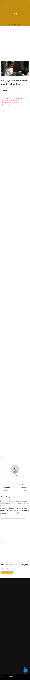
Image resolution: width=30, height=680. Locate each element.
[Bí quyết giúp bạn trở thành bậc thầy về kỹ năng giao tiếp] (8, 503)
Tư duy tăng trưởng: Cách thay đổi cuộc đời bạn (22, 510)
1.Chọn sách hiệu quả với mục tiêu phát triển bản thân (14, 98)
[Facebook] (6, 458)
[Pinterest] (13, 458)
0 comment (4, 90)
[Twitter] (10, 458)
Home (10, 24)
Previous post (6, 485)
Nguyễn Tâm (15, 475)
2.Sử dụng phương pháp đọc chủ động (10, 100)
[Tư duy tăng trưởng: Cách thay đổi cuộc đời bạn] (23, 503)
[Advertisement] (15, 42)
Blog (15, 24)
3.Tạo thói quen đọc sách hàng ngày (10, 102)
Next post (24, 485)
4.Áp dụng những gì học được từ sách (10, 104)
